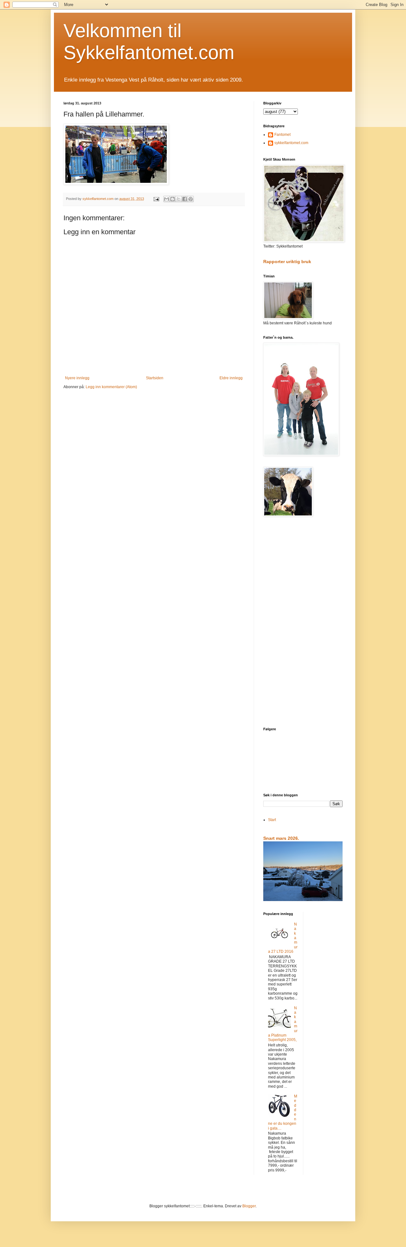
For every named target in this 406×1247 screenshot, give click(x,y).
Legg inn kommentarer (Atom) (111, 387)
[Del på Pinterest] (190, 199)
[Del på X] (178, 199)
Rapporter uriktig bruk (287, 261)
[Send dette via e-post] (166, 199)
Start (272, 820)
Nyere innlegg (77, 378)
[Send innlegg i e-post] (156, 199)
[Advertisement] (303, 622)
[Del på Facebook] (184, 199)
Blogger (249, 1206)
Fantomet (282, 134)
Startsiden (154, 378)
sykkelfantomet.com (291, 143)
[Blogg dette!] (172, 199)
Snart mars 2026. (281, 838)
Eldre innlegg (231, 378)
